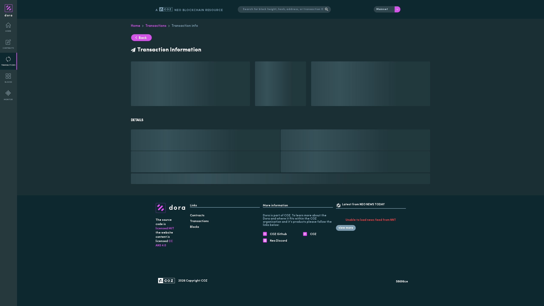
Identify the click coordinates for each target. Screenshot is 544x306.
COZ (204, 280)
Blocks (8, 82)
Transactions (8, 65)
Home (8, 31)
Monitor (8, 100)
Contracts (8, 48)
